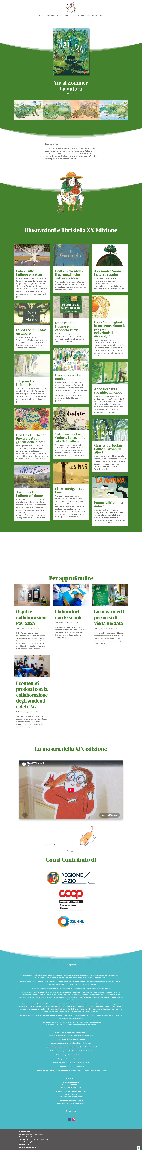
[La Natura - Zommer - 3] (57, 120)
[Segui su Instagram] (73, 1119)
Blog (101, 15)
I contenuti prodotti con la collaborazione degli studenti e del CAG (32, 695)
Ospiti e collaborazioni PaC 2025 (31, 617)
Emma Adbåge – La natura (108, 504)
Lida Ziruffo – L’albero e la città (29, 273)
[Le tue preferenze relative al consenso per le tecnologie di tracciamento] (138, 1148)
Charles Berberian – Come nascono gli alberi (109, 449)
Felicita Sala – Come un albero (31, 332)
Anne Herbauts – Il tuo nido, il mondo (108, 391)
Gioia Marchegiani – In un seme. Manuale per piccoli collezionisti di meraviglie (109, 329)
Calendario (67, 15)
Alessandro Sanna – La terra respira (109, 273)
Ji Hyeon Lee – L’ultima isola (27, 383)
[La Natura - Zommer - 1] (28, 120)
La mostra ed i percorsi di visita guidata (109, 617)
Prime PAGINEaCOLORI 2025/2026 (85, 15)
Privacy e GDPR (24, 1144)
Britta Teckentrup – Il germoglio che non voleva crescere (71, 274)
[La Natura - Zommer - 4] (85, 120)
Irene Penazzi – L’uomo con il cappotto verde (67, 326)
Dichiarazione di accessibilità (28, 1147)
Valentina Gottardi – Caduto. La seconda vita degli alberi (70, 437)
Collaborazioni (21, 628)
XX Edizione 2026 (52, 15)
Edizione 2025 (33, 628)
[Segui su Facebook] (69, 1119)
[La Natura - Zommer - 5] (113, 120)
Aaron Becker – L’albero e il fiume (29, 494)
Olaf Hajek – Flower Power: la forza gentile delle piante (31, 438)
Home (41, 15)
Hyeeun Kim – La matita (68, 377)
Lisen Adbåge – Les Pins (69, 490)
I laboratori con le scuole (68, 614)
